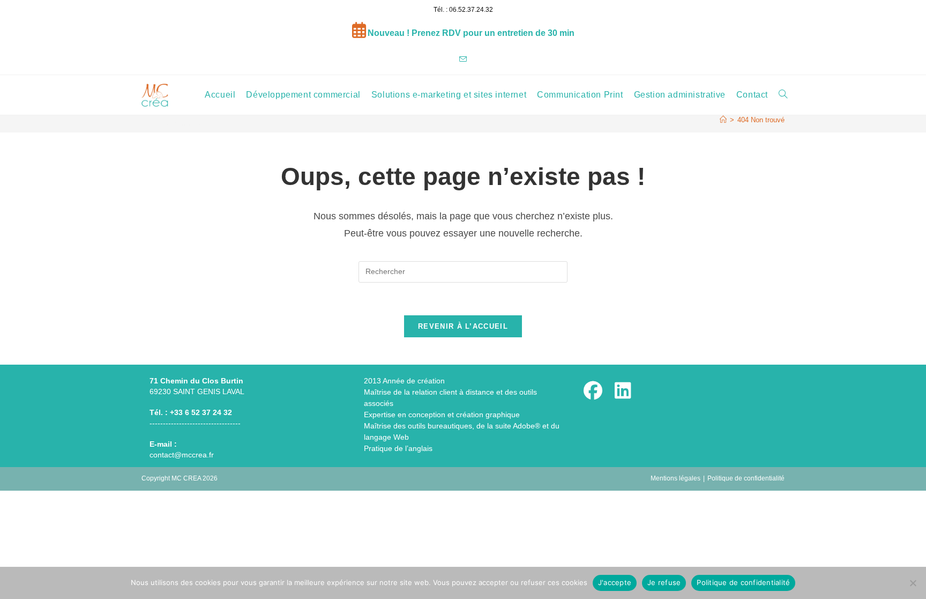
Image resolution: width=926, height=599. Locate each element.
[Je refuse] (912, 583)
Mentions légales (675, 478)
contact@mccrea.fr (182, 454)
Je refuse (664, 582)
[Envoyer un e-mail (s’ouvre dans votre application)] (463, 59)
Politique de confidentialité (746, 478)
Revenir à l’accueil (463, 326)
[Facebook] (593, 390)
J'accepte (614, 582)
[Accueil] (723, 120)
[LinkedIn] (623, 390)
